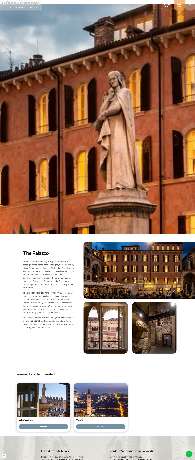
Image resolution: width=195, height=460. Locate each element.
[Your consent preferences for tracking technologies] (4, 456)
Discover (43, 427)
